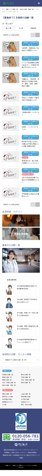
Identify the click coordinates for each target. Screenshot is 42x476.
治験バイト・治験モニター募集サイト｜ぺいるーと (19, 465)
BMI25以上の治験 (7, 396)
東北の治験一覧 (25, 374)
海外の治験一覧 (25, 382)
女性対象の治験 (7, 399)
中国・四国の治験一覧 (27, 380)
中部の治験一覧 (25, 377)
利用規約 (7, 452)
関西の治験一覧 (7, 380)
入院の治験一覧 (25, 394)
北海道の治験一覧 (7, 374)
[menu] (38, 3)
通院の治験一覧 (7, 394)
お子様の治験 (25, 399)
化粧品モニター (25, 402)
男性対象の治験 (25, 396)
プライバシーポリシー (30, 450)
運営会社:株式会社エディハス (13, 450)
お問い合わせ (15, 452)
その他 (4, 404)
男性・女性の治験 (26, 404)
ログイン (23, 452)
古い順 (21, 28)
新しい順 (8, 28)
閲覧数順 (33, 28)
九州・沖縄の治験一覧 (9, 382)
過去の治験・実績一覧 (9, 385)
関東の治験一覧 (7, 377)
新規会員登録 (32, 452)
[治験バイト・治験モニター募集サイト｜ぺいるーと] (8, 3)
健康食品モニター (7, 402)
